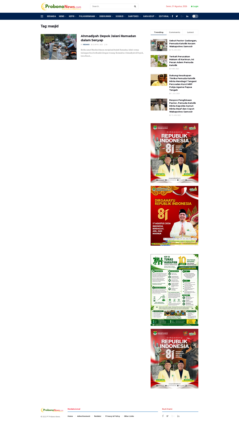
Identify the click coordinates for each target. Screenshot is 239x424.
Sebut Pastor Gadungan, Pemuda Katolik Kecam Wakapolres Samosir (183, 43)
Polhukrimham (87, 16)
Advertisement (83, 416)
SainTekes (133, 16)
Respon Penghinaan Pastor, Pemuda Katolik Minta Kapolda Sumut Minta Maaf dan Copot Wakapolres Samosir (182, 106)
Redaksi (86, 44)
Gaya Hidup (148, 16)
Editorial (164, 16)
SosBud (120, 16)
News (61, 16)
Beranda (51, 16)
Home (70, 416)
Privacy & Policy (112, 416)
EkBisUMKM (105, 16)
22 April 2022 (97, 44)
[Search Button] (135, 6)
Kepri (71, 16)
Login (195, 6)
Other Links (129, 416)
